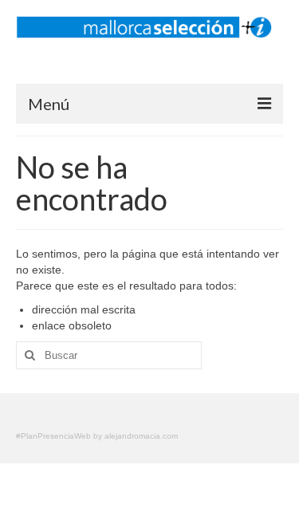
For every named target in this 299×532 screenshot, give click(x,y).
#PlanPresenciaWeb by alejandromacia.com (97, 436)
